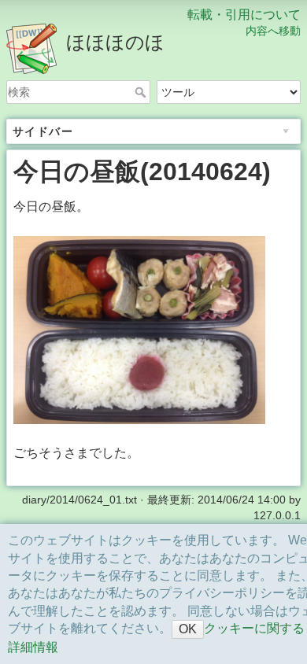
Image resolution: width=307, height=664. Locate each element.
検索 (142, 92)
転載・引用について (244, 14)
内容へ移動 (273, 30)
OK (188, 629)
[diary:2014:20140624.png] (139, 329)
